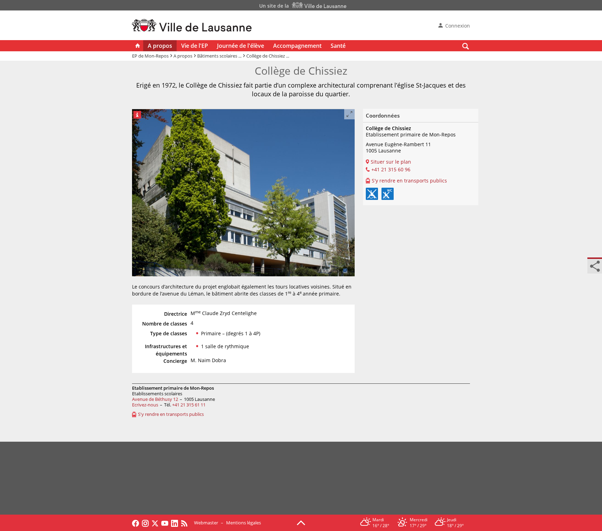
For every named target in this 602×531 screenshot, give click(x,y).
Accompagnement (297, 46)
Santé (338, 46)
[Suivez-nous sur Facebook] (135, 522)
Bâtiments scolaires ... (219, 56)
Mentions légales (243, 522)
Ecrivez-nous (145, 405)
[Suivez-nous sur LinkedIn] (174, 522)
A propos (160, 46)
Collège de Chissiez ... (267, 56)
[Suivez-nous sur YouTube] (164, 522)
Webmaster (206, 522)
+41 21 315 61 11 (189, 405)
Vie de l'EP (194, 46)
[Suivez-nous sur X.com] (155, 522)
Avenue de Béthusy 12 (155, 399)
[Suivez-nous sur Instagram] (145, 522)
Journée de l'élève (240, 46)
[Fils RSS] (186, 522)
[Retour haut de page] (301, 522)
